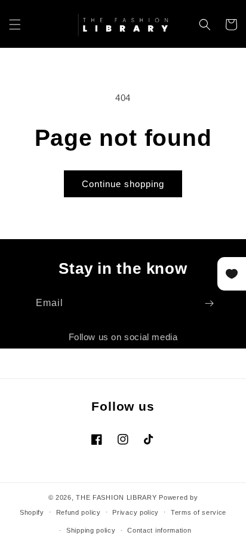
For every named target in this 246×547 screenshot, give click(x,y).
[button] (15, 24)
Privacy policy (135, 512)
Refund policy (78, 512)
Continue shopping (123, 184)
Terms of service (198, 512)
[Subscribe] (209, 303)
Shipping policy (91, 530)
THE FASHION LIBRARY (116, 497)
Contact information (159, 530)
